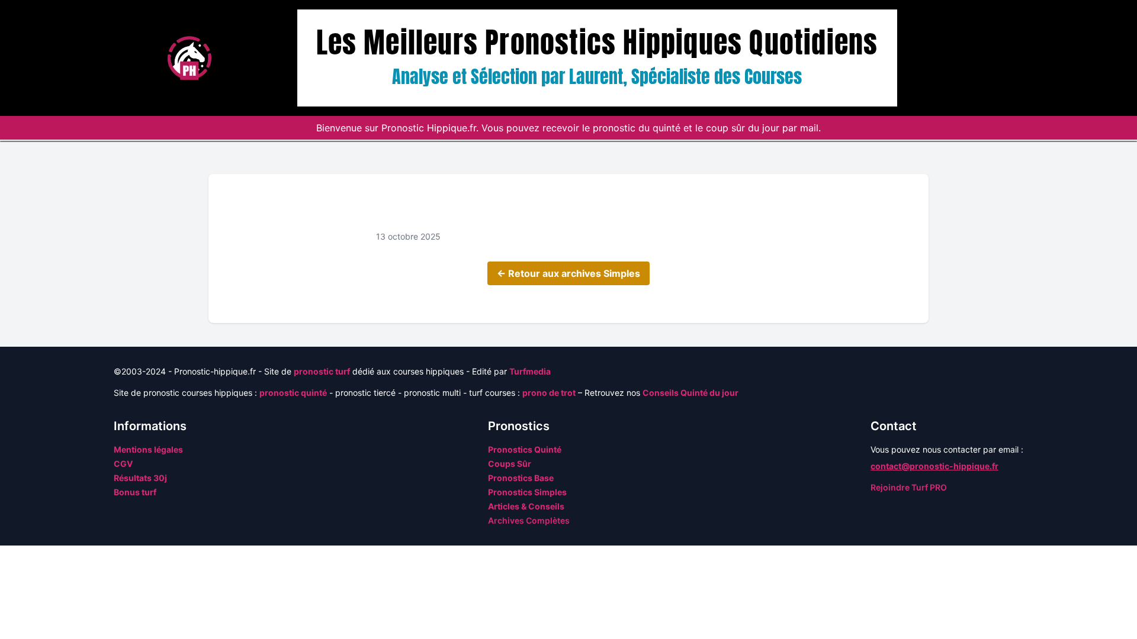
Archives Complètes (529, 520)
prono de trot (549, 393)
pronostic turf (322, 371)
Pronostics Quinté (524, 449)
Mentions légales (148, 449)
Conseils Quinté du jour (690, 393)
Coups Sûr (509, 464)
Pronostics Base (521, 478)
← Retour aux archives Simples (568, 273)
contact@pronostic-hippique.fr (934, 466)
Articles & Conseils (526, 506)
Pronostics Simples (527, 492)
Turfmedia (530, 371)
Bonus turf (135, 492)
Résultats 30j (140, 478)
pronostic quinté (293, 393)
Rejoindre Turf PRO (909, 487)
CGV (123, 464)
